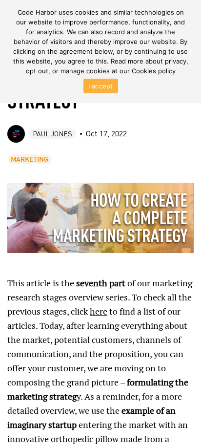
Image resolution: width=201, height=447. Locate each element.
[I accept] (189, 52)
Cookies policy (154, 71)
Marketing (29, 159)
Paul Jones (52, 133)
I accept (100, 86)
